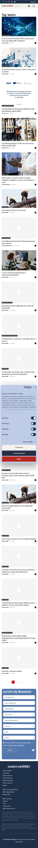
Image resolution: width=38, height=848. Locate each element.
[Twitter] (6, 1)
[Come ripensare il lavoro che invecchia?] (19, 198)
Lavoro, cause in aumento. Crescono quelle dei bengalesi (19, 539)
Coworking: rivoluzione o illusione (12, 671)
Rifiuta (19, 459)
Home (3, 10)
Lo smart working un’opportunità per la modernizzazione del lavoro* (14, 274)
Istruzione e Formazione (6, 35)
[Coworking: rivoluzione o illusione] (19, 658)
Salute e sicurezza (5, 174)
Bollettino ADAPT (5, 212)
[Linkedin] (12, 1)
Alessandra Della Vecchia (7, 245)
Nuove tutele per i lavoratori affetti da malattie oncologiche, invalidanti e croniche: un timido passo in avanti (18, 180)
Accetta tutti (19, 447)
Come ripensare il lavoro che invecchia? (14, 210)
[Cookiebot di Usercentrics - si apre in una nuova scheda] (23, 387)
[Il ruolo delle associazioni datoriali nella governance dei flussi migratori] (19, 228)
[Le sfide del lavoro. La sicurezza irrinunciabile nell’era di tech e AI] (19, 325)
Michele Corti (4, 113)
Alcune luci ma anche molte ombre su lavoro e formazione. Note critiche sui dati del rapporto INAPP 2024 (18, 475)
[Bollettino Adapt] (11, 6)
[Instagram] (9, 1)
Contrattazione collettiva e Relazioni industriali (9, 335)
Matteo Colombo (5, 43)
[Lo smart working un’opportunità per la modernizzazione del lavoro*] (19, 260)
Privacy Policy (20, 745)
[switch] (33, 423)
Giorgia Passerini (5, 147)
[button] (33, 6)
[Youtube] (14, 1)
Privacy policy (30, 839)
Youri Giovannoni (5, 607)
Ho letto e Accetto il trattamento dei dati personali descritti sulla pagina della (17, 744)
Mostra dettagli (28, 442)
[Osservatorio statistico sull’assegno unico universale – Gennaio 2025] (19, 292)
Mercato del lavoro (5, 140)
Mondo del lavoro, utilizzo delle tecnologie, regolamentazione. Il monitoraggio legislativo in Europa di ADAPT (18, 638)
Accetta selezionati (19, 453)
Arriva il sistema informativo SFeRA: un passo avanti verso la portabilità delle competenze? (18, 39)
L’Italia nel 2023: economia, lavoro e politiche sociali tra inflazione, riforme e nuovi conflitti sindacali (18, 604)
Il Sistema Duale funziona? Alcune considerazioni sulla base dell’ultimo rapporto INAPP (18, 110)
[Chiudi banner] (35, 387)
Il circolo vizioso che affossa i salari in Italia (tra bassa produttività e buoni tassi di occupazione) (18, 373)
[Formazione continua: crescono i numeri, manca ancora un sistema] (19, 57)
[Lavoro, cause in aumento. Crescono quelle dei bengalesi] (19, 526)
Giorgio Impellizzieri (6, 184)
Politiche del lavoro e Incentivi (7, 302)
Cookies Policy (19, 842)
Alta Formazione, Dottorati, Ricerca (7, 105)
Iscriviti (10, 750)
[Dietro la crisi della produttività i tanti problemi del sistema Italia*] (19, 494)
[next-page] (24, 682)
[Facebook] (3, 1)
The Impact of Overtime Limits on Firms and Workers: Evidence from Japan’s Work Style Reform (18, 571)
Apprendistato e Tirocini (6, 470)
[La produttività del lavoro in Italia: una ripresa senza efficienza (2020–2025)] (19, 129)
